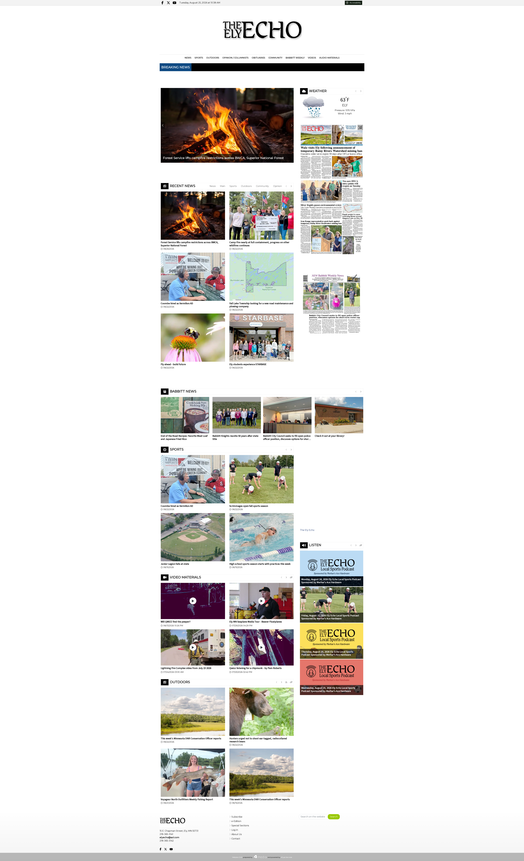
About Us (236, 834)
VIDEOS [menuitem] (312, 57)
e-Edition (236, 821)
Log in (234, 830)
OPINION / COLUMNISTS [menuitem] (235, 57)
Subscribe (236, 817)
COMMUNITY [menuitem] (275, 57)
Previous (163, 125)
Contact (235, 838)
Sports (233, 186)
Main (222, 186)
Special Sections (240, 825)
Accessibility (355, 3)
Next (292, 125)
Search (334, 816)
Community (262, 186)
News (213, 186)
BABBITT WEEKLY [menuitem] (295, 57)
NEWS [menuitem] (188, 57)
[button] (291, 577)
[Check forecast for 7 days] (313, 107)
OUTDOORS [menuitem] (212, 57)
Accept (514, 856)
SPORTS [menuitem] (199, 57)
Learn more (499, 856)
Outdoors (246, 186)
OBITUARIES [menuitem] (258, 57)
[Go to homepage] (262, 30)
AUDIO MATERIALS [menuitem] (329, 57)
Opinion (277, 186)
